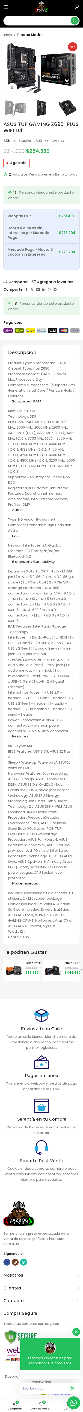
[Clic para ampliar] (12, 88)
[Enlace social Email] (38, 290)
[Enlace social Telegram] (55, 290)
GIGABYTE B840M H (33, 965)
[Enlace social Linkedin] (44, 290)
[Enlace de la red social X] (32, 290)
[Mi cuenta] (77, 6)
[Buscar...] (75, 21)
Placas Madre (30, 34)
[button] (8, 68)
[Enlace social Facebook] (26, 290)
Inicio (7, 34)
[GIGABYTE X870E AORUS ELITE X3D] (53, 970)
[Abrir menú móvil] (5, 6)
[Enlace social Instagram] (15, 1262)
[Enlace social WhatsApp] (49, 290)
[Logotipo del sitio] (41, 6)
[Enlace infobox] (41, 1029)
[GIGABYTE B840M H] (14, 970)
